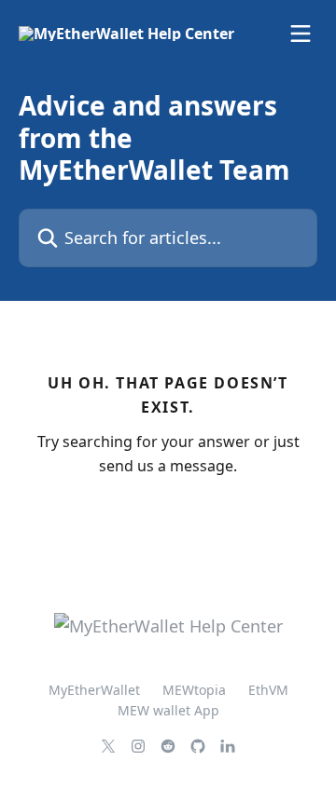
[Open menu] (300, 33)
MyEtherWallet (94, 690)
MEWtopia (194, 690)
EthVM (268, 690)
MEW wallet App (168, 710)
